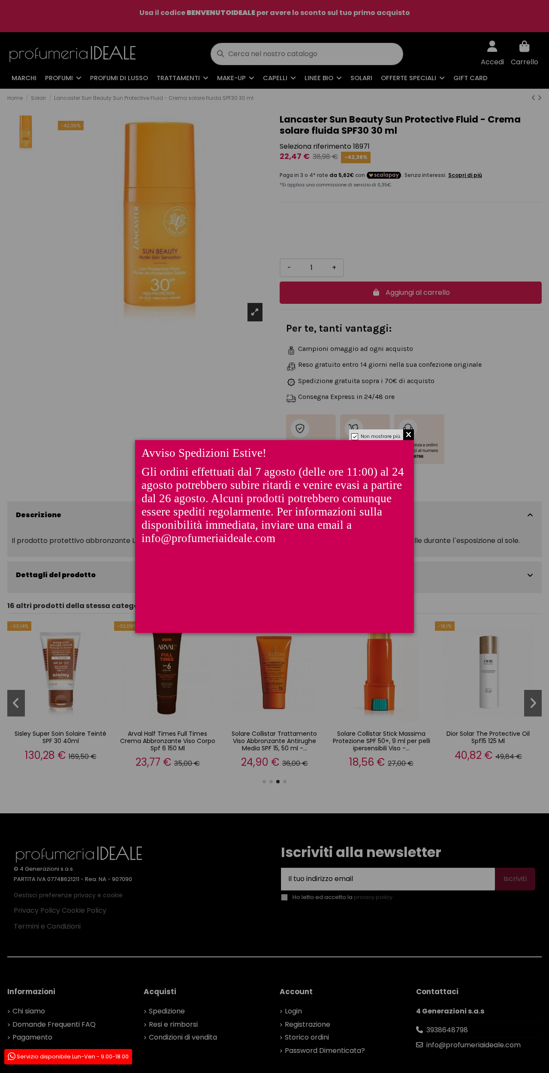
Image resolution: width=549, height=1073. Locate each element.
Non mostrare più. (381, 436)
